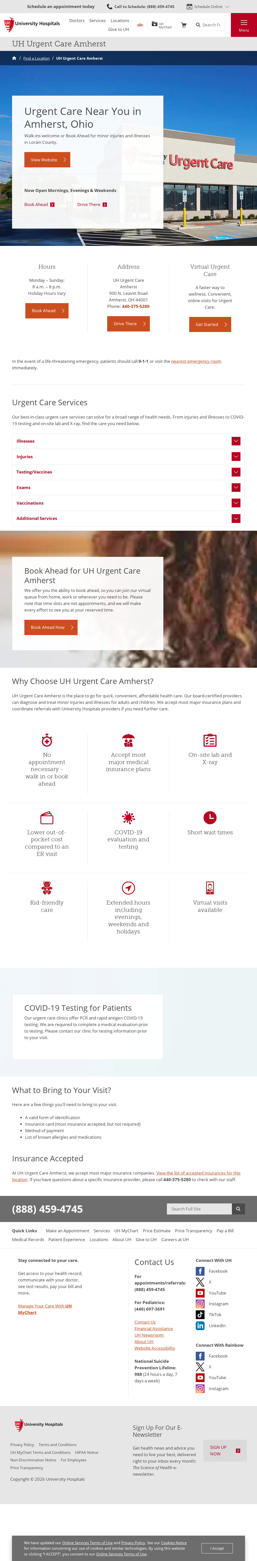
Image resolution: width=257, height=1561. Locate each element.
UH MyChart (165, 25)
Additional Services (37, 518)
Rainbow (140, 25)
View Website (44, 160)
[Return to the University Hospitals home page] (32, 24)
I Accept (217, 1548)
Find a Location (36, 58)
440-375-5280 (136, 306)
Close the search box (228, 25)
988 (138, 1374)
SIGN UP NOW (218, 1450)
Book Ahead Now (48, 627)
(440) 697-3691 (150, 1309)
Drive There (88, 204)
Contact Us (145, 1322)
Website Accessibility (155, 1348)
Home (14, 58)
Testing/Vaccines (34, 472)
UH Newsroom (149, 1335)
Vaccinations (30, 503)
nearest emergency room (196, 361)
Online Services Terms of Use (87, 1542)
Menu (244, 30)
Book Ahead (36, 204)
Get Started (207, 324)
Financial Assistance (154, 1328)
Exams (23, 487)
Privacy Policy (133, 1542)
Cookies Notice (174, 1542)
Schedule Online (208, 6)
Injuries (25, 456)
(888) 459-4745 (47, 1209)
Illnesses (25, 441)
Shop (183, 25)
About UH (144, 1341)
